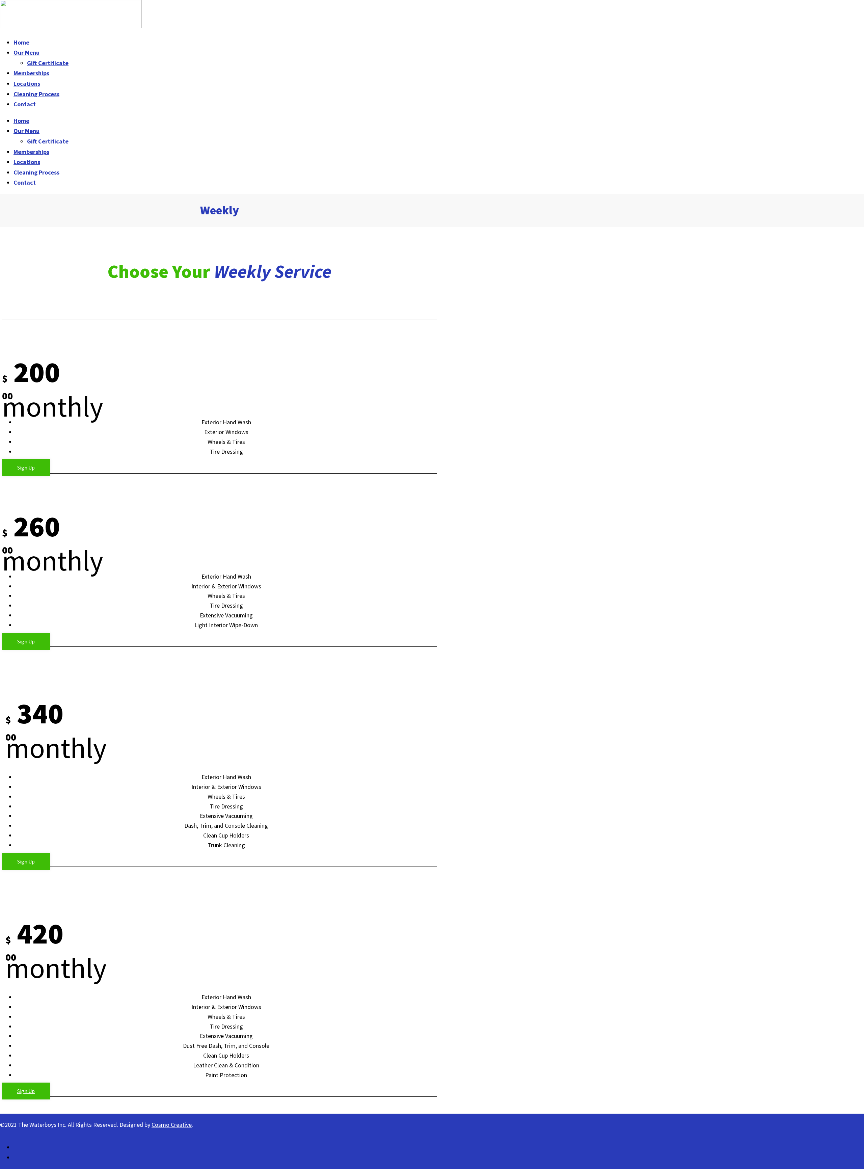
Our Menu (26, 52)
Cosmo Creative (172, 1124)
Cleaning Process (36, 94)
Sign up (26, 467)
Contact (25, 104)
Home (21, 42)
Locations (27, 83)
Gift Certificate (48, 63)
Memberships (31, 73)
